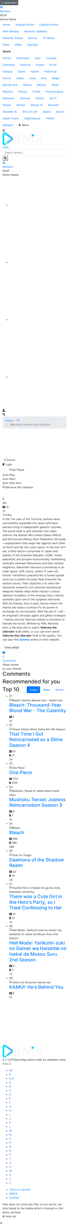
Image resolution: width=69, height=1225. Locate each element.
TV (18, 420)
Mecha (27, 85)
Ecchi (53, 64)
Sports (60, 111)
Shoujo (20, 105)
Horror (7, 78)
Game (21, 71)
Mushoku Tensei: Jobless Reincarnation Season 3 (37, 802)
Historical (50, 71)
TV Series (49, 38)
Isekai (20, 78)
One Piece (20, 772)
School (39, 98)
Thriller (50, 118)
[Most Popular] (37, 376)
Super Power (11, 118)
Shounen (53, 105)
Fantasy (8, 71)
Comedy (51, 58)
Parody (22, 91)
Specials (32, 44)
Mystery (8, 91)
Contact (14, 1197)
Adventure (22, 58)
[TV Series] (37, 319)
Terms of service (19, 1189)
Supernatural (32, 118)
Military (41, 85)
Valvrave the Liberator (30, 492)
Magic (56, 78)
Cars (38, 58)
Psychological (54, 91)
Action (7, 58)
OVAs (6, 44)
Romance (8, 98)
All (10, 1070)
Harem (35, 71)
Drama (40, 64)
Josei (32, 78)
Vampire (8, 125)
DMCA (13, 1193)
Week (46, 689)
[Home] (37, 205)
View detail (12, 647)
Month (60, 689)
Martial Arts (10, 85)
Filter (6, 147)
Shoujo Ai (36, 105)
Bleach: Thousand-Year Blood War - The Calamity (37, 708)
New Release (11, 31)
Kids (44, 78)
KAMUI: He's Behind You (36, 987)
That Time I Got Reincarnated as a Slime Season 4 (36, 739)
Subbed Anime (25, 24)
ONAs (18, 44)
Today (33, 689)
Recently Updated (35, 31)
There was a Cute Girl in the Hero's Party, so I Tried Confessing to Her (35, 902)
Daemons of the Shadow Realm (36, 862)
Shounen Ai (10, 111)
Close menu (10, 2)
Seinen (7, 105)
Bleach (16, 832)
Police (36, 91)
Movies (32, 38)
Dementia (9, 64)
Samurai (25, 98)
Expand (11, 459)
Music (55, 85)
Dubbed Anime (48, 24)
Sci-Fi (53, 98)
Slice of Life (29, 111)
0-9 (11, 1078)
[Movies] (37, 262)
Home (6, 24)
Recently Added (13, 38)
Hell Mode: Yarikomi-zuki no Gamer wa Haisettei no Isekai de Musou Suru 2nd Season (37, 951)
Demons (25, 64)
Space (47, 111)
